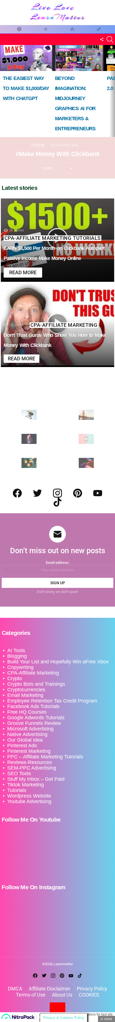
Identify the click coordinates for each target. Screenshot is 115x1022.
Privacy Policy (92, 989)
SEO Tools (19, 773)
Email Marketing (25, 695)
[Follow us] (101, 39)
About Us (62, 995)
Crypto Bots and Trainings (36, 684)
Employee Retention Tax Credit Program (52, 701)
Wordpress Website (29, 796)
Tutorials (86, 238)
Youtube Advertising (29, 801)
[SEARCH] (110, 39)
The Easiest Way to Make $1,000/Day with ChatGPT (26, 88)
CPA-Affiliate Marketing (37, 238)
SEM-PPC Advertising (31, 768)
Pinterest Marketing (29, 751)
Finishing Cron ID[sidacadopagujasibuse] (72, 29)
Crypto (14, 678)
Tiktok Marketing (25, 784)
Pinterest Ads (22, 745)
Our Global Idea (25, 740)
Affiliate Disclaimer (49, 989)
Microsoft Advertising (30, 729)
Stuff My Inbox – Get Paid (35, 779)
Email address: (58, 562)
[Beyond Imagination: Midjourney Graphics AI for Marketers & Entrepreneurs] (78, 58)
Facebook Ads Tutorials (33, 706)
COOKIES (89, 995)
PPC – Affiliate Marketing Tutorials (45, 757)
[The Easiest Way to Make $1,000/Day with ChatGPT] (26, 58)
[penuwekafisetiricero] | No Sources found (45, 29)
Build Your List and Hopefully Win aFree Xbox (58, 661)
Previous (3, 91)
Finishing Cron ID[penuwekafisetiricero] (98, 29)
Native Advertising (27, 734)
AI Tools (16, 650)
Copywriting (20, 667)
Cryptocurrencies (26, 689)
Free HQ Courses (27, 712)
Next (112, 91)
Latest (19, 29)
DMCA (15, 989)
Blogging (17, 656)
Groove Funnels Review (34, 723)
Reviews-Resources (29, 762)
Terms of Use (30, 995)
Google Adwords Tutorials (35, 717)
